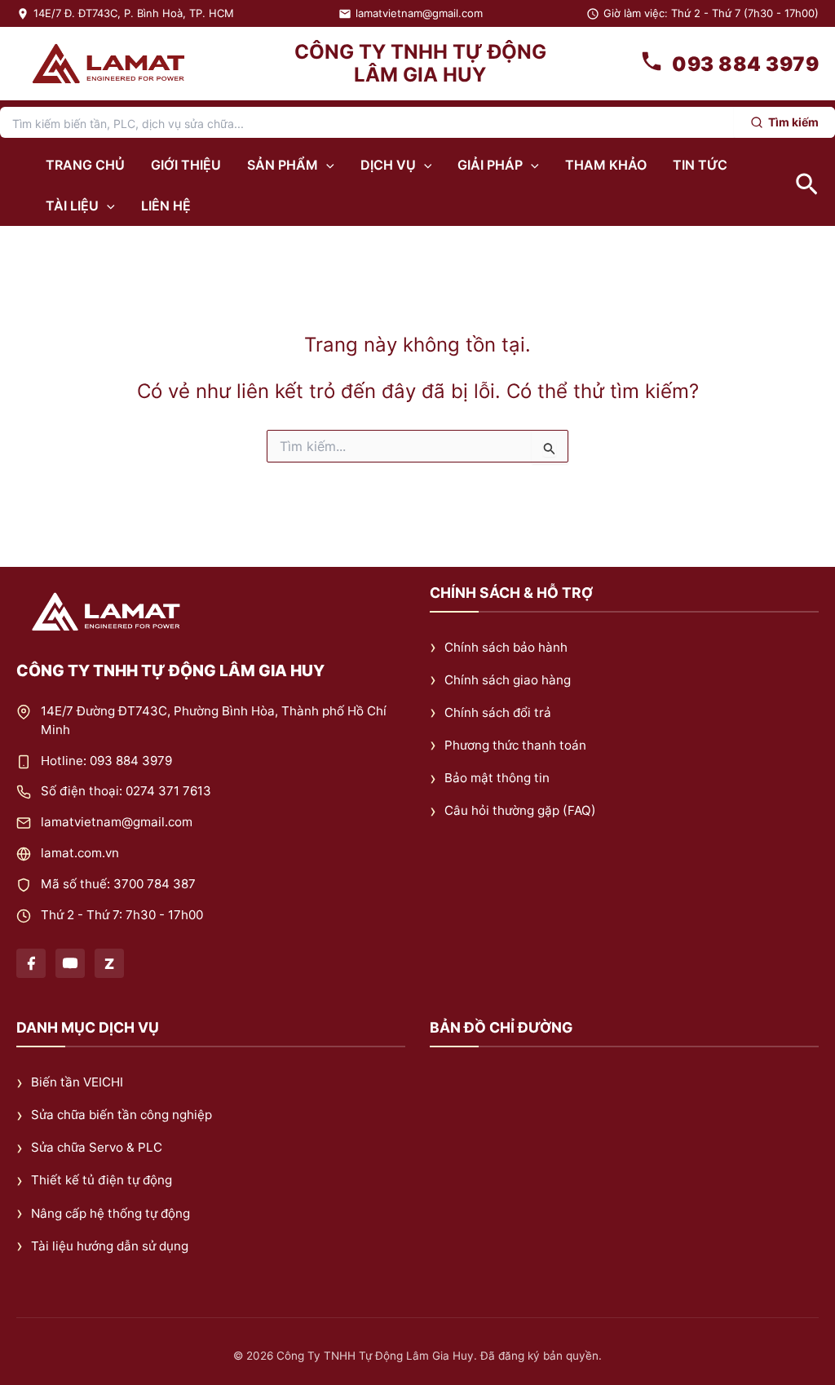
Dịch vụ (388, 165)
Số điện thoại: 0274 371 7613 (126, 791)
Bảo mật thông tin (497, 777)
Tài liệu (72, 205)
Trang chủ (85, 165)
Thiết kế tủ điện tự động (101, 1180)
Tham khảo (606, 165)
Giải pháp (490, 165)
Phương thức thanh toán (515, 745)
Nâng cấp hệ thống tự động (110, 1213)
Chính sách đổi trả (497, 712)
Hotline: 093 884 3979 (106, 760)
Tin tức (700, 165)
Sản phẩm (282, 165)
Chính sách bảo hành (506, 647)
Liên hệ (166, 205)
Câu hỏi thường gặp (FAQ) (520, 810)
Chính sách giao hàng (507, 680)
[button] (326, 164)
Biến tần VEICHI (77, 1082)
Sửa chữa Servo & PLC (96, 1148)
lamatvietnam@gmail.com (419, 13)
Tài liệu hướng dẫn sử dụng (109, 1246)
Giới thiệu (186, 165)
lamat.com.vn (80, 853)
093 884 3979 (745, 64)
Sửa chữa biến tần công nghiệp (121, 1115)
